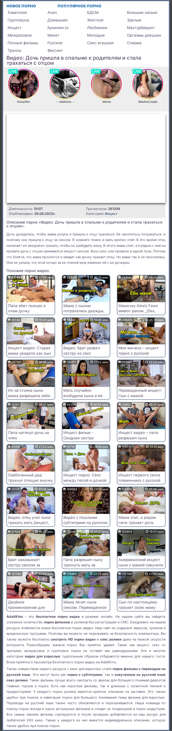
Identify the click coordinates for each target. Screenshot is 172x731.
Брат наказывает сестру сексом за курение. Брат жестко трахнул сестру (28, 567)
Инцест (15, 27)
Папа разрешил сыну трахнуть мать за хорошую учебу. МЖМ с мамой (85, 567)
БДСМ (93, 12)
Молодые (96, 35)
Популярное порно (79, 6)
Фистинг (55, 50)
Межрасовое (20, 35)
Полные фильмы (23, 43)
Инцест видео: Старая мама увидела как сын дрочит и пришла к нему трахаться (29, 356)
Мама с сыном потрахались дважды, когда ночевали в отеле (85, 311)
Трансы (15, 50)
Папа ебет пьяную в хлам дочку (27, 308)
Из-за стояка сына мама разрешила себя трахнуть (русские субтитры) (29, 398)
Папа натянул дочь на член (28, 435)
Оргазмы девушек (144, 35)
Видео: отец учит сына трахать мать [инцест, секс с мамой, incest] (29, 522)
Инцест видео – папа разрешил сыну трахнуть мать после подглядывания (138, 440)
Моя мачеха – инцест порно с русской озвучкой (138, 353)
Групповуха (18, 20)
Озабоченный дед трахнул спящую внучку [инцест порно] (30, 480)
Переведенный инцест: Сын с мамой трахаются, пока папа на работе (140, 398)
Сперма (134, 43)
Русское (54, 43)
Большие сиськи (142, 12)
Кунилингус (58, 27)
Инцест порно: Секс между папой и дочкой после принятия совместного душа (84, 483)
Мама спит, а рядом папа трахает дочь (137, 520)
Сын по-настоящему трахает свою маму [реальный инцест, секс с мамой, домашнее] (140, 610)
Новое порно (21, 6)
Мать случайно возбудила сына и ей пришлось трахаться (82, 395)
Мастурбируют (141, 27)
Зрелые (134, 20)
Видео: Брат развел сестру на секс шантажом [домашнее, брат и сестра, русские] (85, 356)
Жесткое (95, 20)
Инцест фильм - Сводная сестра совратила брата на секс (81, 440)
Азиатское (17, 12)
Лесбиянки (97, 27)
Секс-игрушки (100, 43)
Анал (52, 12)
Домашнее (57, 20)
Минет (53, 35)
